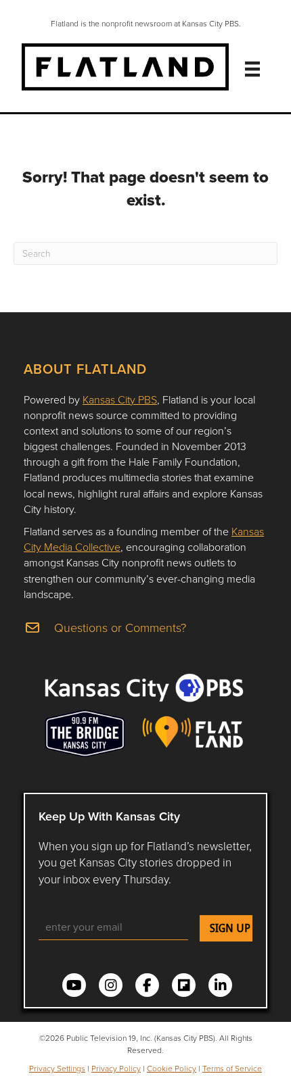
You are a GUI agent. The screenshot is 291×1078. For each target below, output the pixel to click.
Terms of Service (232, 1068)
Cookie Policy (171, 1068)
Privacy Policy (116, 1068)
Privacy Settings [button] (57, 1068)
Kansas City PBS (120, 399)
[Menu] (252, 69)
